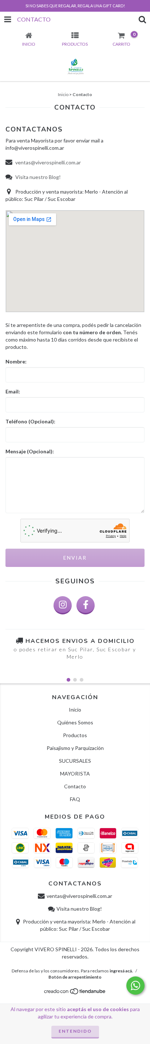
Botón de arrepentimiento (75, 977)
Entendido (75, 1031)
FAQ (75, 799)
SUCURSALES (75, 761)
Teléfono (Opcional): (30, 421)
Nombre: (16, 361)
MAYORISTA (75, 773)
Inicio (63, 94)
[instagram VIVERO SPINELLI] (63, 605)
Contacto (75, 786)
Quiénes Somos (75, 722)
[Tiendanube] (75, 993)
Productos (75, 735)
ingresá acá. (121, 970)
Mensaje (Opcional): (29, 451)
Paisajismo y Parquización (75, 748)
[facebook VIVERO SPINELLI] (85, 605)
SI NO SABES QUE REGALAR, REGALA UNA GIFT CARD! (75, 5)
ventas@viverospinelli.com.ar (48, 162)
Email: (12, 391)
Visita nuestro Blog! (37, 177)
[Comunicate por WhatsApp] (135, 985)
